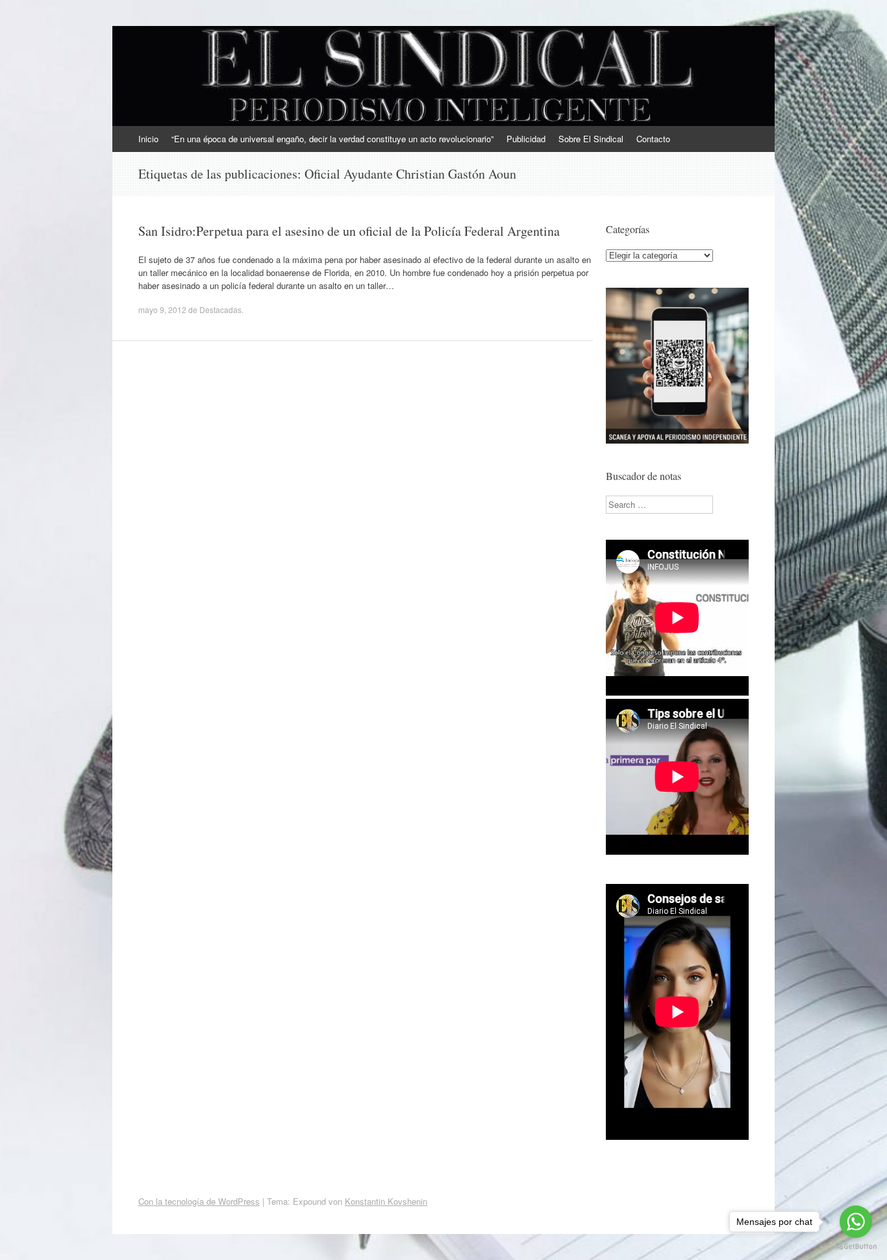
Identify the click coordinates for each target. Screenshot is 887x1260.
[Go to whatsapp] (856, 1221)
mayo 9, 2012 (162, 309)
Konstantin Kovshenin (386, 1201)
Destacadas (220, 309)
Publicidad (525, 138)
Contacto (653, 138)
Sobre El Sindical (590, 138)
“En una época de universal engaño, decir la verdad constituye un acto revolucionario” (332, 138)
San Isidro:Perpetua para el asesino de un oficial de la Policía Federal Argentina (349, 231)
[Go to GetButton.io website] (856, 1246)
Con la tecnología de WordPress (199, 1201)
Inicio (148, 138)
